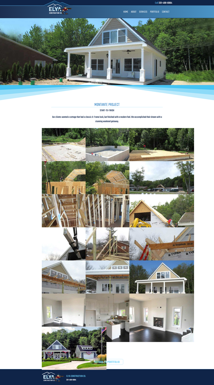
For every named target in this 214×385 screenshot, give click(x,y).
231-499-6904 (165, 3)
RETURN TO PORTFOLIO (107, 362)
